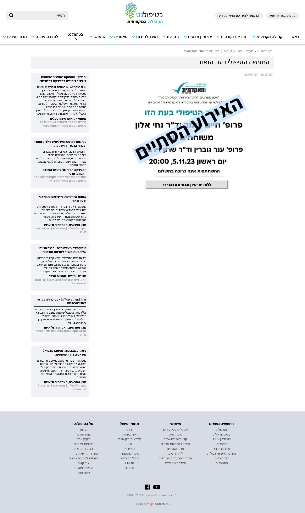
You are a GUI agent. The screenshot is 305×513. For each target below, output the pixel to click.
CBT (129, 429)
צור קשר (83, 463)
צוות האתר (83, 434)
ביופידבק (129, 448)
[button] (269, 38)
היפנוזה (129, 468)
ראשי (294, 36)
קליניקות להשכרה (175, 439)
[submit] (11, 15)
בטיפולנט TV (75, 36)
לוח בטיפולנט (46, 36)
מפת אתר (83, 472)
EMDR (129, 463)
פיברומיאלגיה (221, 448)
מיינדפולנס (221, 458)
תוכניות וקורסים (234, 36)
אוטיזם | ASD (221, 439)
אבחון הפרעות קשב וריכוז (175, 458)
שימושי (99, 36)
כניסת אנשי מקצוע (282, 16)
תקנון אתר (83, 439)
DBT (129, 444)
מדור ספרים (17, 36)
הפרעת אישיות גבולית (221, 453)
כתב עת (173, 36)
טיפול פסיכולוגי (129, 458)
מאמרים (120, 36)
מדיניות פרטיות (83, 444)
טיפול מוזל (175, 434)
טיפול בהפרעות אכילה (175, 444)
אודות (83, 429)
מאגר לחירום (147, 36)
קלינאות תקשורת (129, 439)
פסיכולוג (221, 429)
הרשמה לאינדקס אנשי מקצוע (239, 16)
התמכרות (221, 463)
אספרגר (221, 444)
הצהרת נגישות (83, 448)
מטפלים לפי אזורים (175, 429)
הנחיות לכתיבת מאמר (83, 458)
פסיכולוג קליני (221, 434)
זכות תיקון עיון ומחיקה (83, 453)
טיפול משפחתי (129, 453)
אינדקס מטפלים (175, 463)
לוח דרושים (175, 453)
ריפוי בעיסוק (129, 434)
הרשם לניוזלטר (83, 468)
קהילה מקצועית (269, 36)
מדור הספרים (175, 448)
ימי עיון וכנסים (200, 36)
